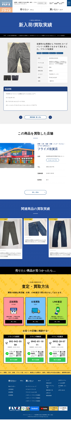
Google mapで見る (52, 160)
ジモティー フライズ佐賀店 (33, 401)
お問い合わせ (62, 3)
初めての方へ (11, 386)
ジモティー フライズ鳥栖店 (33, 398)
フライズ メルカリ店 (31, 392)
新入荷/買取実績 (13, 35)
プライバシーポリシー (28, 414)
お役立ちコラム (62, 380)
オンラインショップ (31, 386)
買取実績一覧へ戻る (35, 117)
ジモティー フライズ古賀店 (33, 395)
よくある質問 (61, 383)
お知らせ (48, 392)
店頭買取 (10, 392)
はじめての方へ (52, 3)
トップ (47, 380)
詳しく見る (35, 192)
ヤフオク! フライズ (31, 389)
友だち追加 (13, 359)
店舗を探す (49, 383)
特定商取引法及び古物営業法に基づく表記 (44, 414)
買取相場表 (56, 3)
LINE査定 (11, 389)
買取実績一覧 (49, 390)
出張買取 (10, 395)
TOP (5, 35)
